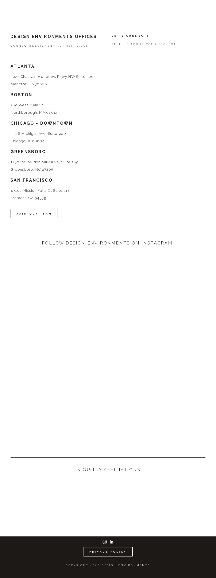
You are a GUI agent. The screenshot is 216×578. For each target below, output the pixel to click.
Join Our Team (34, 213)
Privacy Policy (108, 551)
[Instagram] (105, 542)
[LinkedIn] (111, 542)
